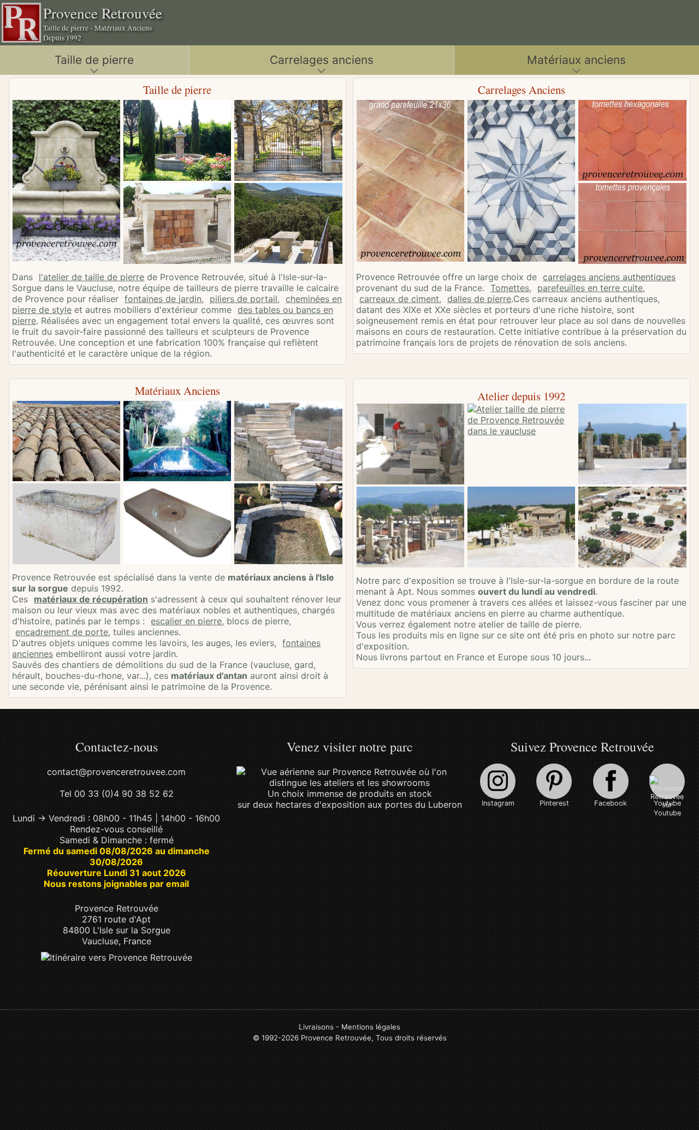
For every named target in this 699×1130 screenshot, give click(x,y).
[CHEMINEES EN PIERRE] (175, 224)
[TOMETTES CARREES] (630, 224)
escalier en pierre (186, 621)
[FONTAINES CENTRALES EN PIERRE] (175, 141)
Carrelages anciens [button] (322, 60)
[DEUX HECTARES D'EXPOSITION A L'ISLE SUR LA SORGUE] (349, 782)
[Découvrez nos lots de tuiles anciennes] (64, 442)
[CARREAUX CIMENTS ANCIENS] (519, 182)
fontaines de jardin (163, 298)
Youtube (667, 803)
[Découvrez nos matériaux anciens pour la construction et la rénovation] (286, 524)
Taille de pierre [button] (94, 60)
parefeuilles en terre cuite (590, 287)
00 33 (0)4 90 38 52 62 (124, 793)
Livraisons (316, 1026)
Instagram (498, 803)
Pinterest (554, 803)
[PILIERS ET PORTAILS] (286, 141)
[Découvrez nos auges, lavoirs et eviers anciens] (64, 524)
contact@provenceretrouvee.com (116, 771)
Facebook (610, 803)
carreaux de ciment (399, 298)
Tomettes (509, 287)
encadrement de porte (61, 631)
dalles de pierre (479, 298)
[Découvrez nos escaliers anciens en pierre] (286, 442)
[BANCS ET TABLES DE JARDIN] (286, 224)
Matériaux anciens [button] (576, 60)
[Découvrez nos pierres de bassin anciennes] (175, 442)
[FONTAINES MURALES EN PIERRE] (64, 181)
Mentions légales (370, 1026)
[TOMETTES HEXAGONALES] (630, 141)
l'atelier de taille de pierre (91, 276)
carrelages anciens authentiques (609, 276)
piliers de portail (243, 298)
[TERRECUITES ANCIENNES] (408, 182)
